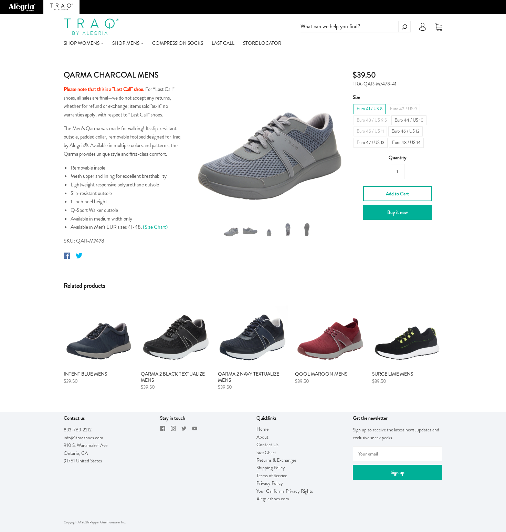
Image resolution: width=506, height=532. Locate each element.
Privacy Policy (269, 483)
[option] (269, 140)
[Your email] (397, 453)
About (262, 436)
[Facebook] (67, 255)
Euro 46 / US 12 (405, 131)
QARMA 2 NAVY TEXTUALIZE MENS (248, 376)
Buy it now (397, 212)
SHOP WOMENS (82, 43)
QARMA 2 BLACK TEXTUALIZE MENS (173, 376)
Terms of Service (271, 475)
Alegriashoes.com (272, 498)
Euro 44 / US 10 (408, 120)
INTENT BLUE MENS (85, 373)
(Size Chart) (155, 227)
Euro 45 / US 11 (370, 131)
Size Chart (266, 452)
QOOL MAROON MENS (321, 373)
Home (262, 429)
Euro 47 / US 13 (370, 142)
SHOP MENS (126, 43)
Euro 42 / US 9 (403, 108)
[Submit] (404, 26)
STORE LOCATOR (262, 43)
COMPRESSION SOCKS (177, 43)
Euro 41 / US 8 (369, 108)
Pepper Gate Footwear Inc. (107, 522)
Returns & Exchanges (276, 460)
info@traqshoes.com (83, 437)
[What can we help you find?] (356, 26)
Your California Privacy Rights (284, 491)
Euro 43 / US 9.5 (372, 120)
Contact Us (267, 444)
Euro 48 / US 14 (406, 142)
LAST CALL (223, 43)
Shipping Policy (270, 467)
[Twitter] (79, 255)
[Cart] (438, 26)
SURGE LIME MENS (392, 373)
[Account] (422, 28)
